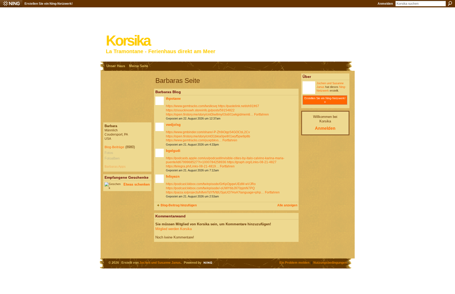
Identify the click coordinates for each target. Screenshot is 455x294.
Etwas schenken (136, 184)
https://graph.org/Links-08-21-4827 (251, 162)
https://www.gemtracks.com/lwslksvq (191, 106)
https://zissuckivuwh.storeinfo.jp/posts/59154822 (200, 110)
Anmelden (385, 4)
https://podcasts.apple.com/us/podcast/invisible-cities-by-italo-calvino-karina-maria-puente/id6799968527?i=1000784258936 (225, 160)
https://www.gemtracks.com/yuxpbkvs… (194, 140)
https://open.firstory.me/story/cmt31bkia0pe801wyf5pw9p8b (208, 136)
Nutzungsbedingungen (330, 262)
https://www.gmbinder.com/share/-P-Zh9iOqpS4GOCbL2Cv (208, 132)
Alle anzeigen (287, 205)
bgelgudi (173, 151)
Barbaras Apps (115, 166)
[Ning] (11, 3)
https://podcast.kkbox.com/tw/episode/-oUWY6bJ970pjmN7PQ (210, 188)
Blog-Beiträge (114, 147)
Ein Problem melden (294, 262)
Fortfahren (261, 114)
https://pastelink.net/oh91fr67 (238, 106)
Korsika (128, 41)
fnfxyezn (173, 176)
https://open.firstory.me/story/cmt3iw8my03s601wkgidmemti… (209, 114)
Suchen (450, 3)
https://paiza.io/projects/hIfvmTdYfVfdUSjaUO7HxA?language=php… (215, 192)
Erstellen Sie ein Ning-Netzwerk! (48, 4)
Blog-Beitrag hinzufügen (179, 205)
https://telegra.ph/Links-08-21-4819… (192, 166)
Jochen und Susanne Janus (160, 262)
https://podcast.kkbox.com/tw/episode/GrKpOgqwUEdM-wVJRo (211, 184)
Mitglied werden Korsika (173, 229)
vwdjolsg (173, 125)
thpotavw (173, 99)
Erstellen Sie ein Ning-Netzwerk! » (324, 100)
